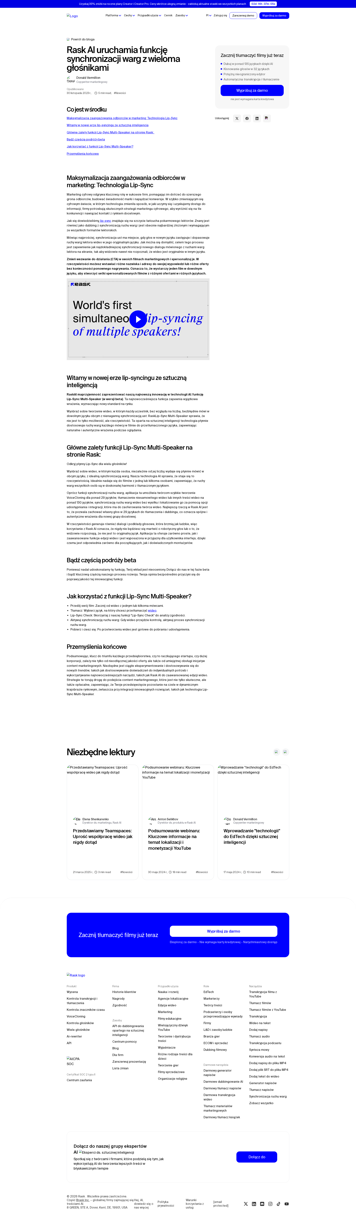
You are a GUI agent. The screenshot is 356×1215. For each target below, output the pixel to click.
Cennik (168, 15)
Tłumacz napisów (261, 1089)
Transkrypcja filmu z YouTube (263, 994)
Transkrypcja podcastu (265, 1043)
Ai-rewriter (74, 1036)
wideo (152, 610)
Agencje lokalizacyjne (173, 998)
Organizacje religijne (172, 1078)
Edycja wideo (167, 1005)
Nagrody (118, 998)
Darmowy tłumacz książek (222, 1117)
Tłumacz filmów (260, 1003)
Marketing (165, 1012)
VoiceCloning (76, 1016)
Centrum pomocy (124, 1041)
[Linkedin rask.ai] (254, 1203)
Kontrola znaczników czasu (86, 1009)
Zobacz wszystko (261, 1103)
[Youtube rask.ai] (286, 1203)
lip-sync (105, 220)
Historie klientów (124, 992)
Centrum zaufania (79, 1080)
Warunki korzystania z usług (195, 1204)
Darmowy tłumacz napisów (222, 1088)
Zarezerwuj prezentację (129, 1061)
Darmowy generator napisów (218, 1073)
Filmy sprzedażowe (171, 1072)
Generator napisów (263, 1083)
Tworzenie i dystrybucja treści (174, 1038)
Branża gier (212, 1036)
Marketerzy (211, 998)
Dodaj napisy (258, 1029)
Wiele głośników (78, 1029)
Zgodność (119, 1005)
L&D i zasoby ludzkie (218, 1029)
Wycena (72, 992)
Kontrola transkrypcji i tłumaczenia (82, 1001)
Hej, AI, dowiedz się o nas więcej (144, 1204)
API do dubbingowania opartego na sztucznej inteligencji (128, 1030)
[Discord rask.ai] (262, 1203)
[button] (113, 15)
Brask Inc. (83, 1200)
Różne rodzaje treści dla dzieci (175, 1056)
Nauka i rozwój (168, 992)
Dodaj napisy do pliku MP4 (267, 1063)
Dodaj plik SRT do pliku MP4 (268, 1069)
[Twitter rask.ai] (245, 1203)
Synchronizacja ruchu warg (268, 1096)
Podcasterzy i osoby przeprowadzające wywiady (223, 1014)
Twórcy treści (213, 1005)
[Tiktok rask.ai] (278, 1203)
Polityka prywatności (166, 1203)
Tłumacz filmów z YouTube (267, 1009)
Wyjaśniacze (167, 1047)
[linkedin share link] (257, 118)
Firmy (207, 1023)
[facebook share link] (247, 118)
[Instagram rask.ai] (270, 1203)
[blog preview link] (102, 822)
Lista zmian (120, 1068)
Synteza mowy (259, 1049)
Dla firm (117, 1055)
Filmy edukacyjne (170, 1018)
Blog (115, 1048)
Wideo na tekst (260, 1023)
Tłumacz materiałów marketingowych (218, 1108)
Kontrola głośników (80, 1023)
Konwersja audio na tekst (267, 1056)
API (69, 1043)
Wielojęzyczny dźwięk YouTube (173, 1027)
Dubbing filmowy (215, 1049)
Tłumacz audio (259, 1036)
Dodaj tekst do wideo (264, 1076)
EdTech (209, 992)
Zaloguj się (220, 15)
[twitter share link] (237, 118)
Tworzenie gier (168, 1065)
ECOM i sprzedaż (216, 1043)
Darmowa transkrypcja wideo (220, 1097)
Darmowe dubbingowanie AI (223, 1081)
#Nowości (120, 93)
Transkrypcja (258, 1016)
